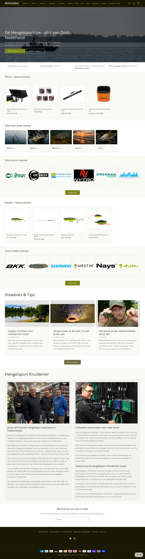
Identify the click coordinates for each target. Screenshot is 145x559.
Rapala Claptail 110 (67, 235)
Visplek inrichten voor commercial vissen (20, 333)
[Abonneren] (88, 519)
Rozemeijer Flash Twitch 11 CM (17, 235)
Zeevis (78, 148)
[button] (26, 3)
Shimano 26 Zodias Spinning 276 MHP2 (44, 236)
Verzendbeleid (66, 532)
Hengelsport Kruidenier (69, 555)
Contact (95, 532)
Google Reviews (23, 66)
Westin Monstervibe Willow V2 (98, 235)
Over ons (103, 532)
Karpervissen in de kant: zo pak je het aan (71, 333)
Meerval (55, 148)
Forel (100, 148)
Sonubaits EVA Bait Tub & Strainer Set (99, 110)
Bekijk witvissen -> (15, 51)
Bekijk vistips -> (35, 51)
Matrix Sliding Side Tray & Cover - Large (17, 110)
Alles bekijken (72, 362)
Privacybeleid (54, 532)
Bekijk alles (72, 192)
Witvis (9, 148)
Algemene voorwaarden (82, 532)
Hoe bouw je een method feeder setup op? (117, 333)
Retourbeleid (43, 532)
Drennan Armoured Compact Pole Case (72, 110)
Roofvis (33, 148)
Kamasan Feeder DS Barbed (43, 109)
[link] (38, 402)
